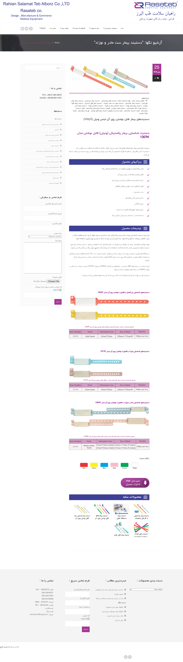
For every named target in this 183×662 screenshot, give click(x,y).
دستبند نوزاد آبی (80, 106)
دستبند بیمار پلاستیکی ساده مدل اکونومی (109, 590)
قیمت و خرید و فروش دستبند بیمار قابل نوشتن (106, 111)
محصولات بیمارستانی (111, 28)
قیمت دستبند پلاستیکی (131, 111)
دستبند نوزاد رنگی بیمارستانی (137, 108)
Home (57, 43)
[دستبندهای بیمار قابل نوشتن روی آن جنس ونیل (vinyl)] (109, 78)
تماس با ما (53, 28)
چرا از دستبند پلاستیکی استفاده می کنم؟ (109, 599)
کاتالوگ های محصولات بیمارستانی (112, 612)
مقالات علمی (64, 28)
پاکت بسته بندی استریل (115, 616)
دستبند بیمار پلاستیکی (132, 103)
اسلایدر (56, 130)
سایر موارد (56, 178)
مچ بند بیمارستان (83, 111)
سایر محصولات (95, 28)
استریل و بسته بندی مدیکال (50, 124)
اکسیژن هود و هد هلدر (52, 135)
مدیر (143, 98)
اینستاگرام (49, 608)
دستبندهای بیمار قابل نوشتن (50, 173)
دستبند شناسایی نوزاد (95, 106)
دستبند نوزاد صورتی (118, 108)
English (43, 28)
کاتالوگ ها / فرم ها (79, 28)
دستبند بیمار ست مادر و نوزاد (114, 103)
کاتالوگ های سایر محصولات (114, 607)
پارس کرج (3, 647)
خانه (122, 28)
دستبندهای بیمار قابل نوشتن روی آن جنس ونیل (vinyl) (116, 119)
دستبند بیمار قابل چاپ (52, 157)
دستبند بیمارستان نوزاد (134, 106)
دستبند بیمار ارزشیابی (92, 101)
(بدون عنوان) (119, 594)
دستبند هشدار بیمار (53, 162)
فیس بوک (49, 612)
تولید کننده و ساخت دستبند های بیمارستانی (115, 101)
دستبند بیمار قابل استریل (93, 103)
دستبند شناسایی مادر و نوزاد (114, 106)
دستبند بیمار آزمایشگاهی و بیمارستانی (47, 151)
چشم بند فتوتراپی (53, 141)
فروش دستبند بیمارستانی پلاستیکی (98, 108)
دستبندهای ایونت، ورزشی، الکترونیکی (47, 167)
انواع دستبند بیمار (138, 101)
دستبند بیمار (55, 146)
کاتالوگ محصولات (54, 183)
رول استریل (119, 620)
